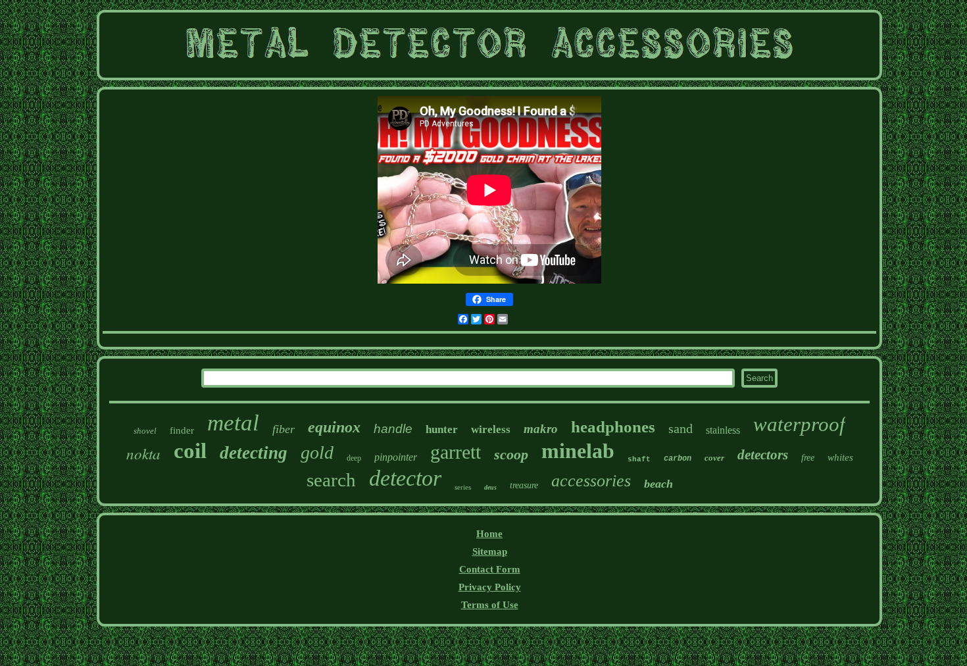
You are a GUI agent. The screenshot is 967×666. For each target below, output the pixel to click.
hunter (442, 429)
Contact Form (489, 569)
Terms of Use (489, 605)
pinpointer (395, 457)
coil (190, 451)
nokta (143, 453)
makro (541, 429)
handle (393, 429)
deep (354, 458)
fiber (283, 429)
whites (840, 457)
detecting (253, 453)
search (331, 479)
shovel (145, 431)
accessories (591, 480)
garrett (455, 452)
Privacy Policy (490, 587)
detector (405, 478)
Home (489, 533)
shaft (639, 459)
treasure (524, 485)
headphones (613, 427)
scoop (511, 454)
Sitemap (489, 551)
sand (680, 428)
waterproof (799, 424)
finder (182, 430)
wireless (490, 429)
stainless (723, 430)
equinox (334, 427)
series (463, 487)
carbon (677, 458)
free (807, 458)
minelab (577, 451)
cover (714, 458)
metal (233, 423)
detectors (762, 455)
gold (317, 452)
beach (658, 483)
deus (490, 487)
